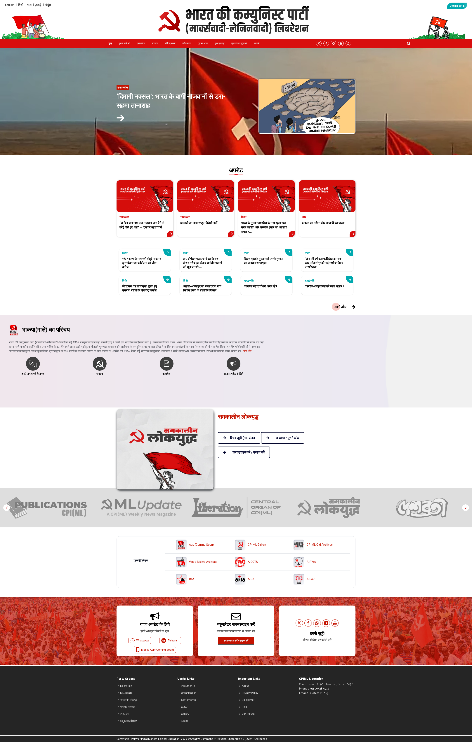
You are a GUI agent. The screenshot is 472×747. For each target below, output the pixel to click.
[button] (465, 508)
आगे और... (248, 351)
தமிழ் (38, 4)
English (9, 4)
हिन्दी (20, 4)
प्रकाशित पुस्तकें (239, 43)
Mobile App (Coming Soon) (157, 649)
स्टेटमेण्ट (186, 43)
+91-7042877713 (319, 688)
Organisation (188, 693)
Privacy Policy (250, 693)
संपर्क (256, 43)
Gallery (185, 714)
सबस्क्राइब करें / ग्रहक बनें (236, 640)
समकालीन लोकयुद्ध (128, 700)
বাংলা (29, 4)
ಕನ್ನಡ (48, 4)
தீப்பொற (124, 714)
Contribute (248, 714)
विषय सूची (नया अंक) (242, 438)
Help (244, 707)
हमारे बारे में (124, 43)
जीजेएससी (170, 43)
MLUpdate (126, 693)
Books (184, 721)
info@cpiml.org (318, 693)
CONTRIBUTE (457, 6)
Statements (188, 700)
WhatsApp (142, 640)
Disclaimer (248, 700)
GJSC (184, 707)
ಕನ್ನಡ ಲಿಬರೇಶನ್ (128, 721)
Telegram (173, 640)
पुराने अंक (203, 43)
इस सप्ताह (219, 43)
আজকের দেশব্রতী (127, 707)
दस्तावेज (141, 43)
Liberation (126, 686)
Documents (188, 686)
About (245, 686)
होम (110, 43)
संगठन (155, 43)
